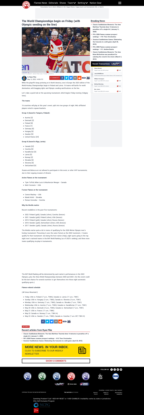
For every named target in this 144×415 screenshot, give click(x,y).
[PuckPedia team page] (88, 78)
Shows (63, 3)
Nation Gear (95, 3)
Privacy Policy (95, 393)
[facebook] (62, 78)
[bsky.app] (71, 78)
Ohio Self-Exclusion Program (44, 401)
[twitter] (66, 78)
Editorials (53, 3)
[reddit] (79, 78)
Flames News (40, 3)
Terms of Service (105, 393)
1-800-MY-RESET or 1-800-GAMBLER (65, 399)
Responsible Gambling (118, 393)
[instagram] (115, 369)
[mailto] (75, 78)
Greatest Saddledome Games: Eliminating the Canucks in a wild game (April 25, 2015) (107, 42)
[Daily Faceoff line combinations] (84, 78)
